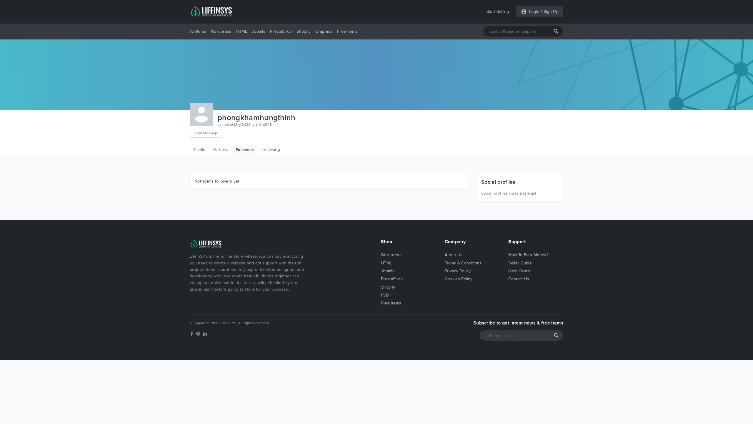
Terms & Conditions (463, 263)
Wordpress (221, 31)
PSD (385, 295)
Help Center (520, 271)
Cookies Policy (458, 278)
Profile (199, 149)
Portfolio (220, 149)
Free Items (347, 31)
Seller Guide (520, 263)
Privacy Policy (458, 271)
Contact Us (518, 278)
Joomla (258, 31)
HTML (241, 31)
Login (534, 11)
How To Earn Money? (528, 254)
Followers (245, 149)
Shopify (303, 31)
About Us (454, 254)
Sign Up (551, 11)
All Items (198, 31)
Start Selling (498, 11)
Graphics (323, 31)
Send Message (206, 133)
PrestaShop (281, 31)
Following (271, 149)
